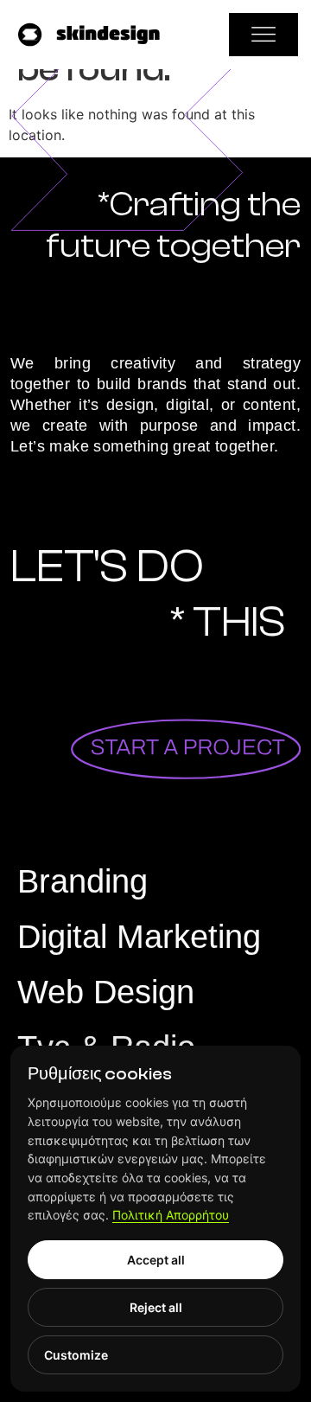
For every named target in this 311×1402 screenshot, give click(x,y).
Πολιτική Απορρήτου (170, 1214)
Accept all (156, 1259)
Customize (76, 1355)
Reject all (156, 1307)
